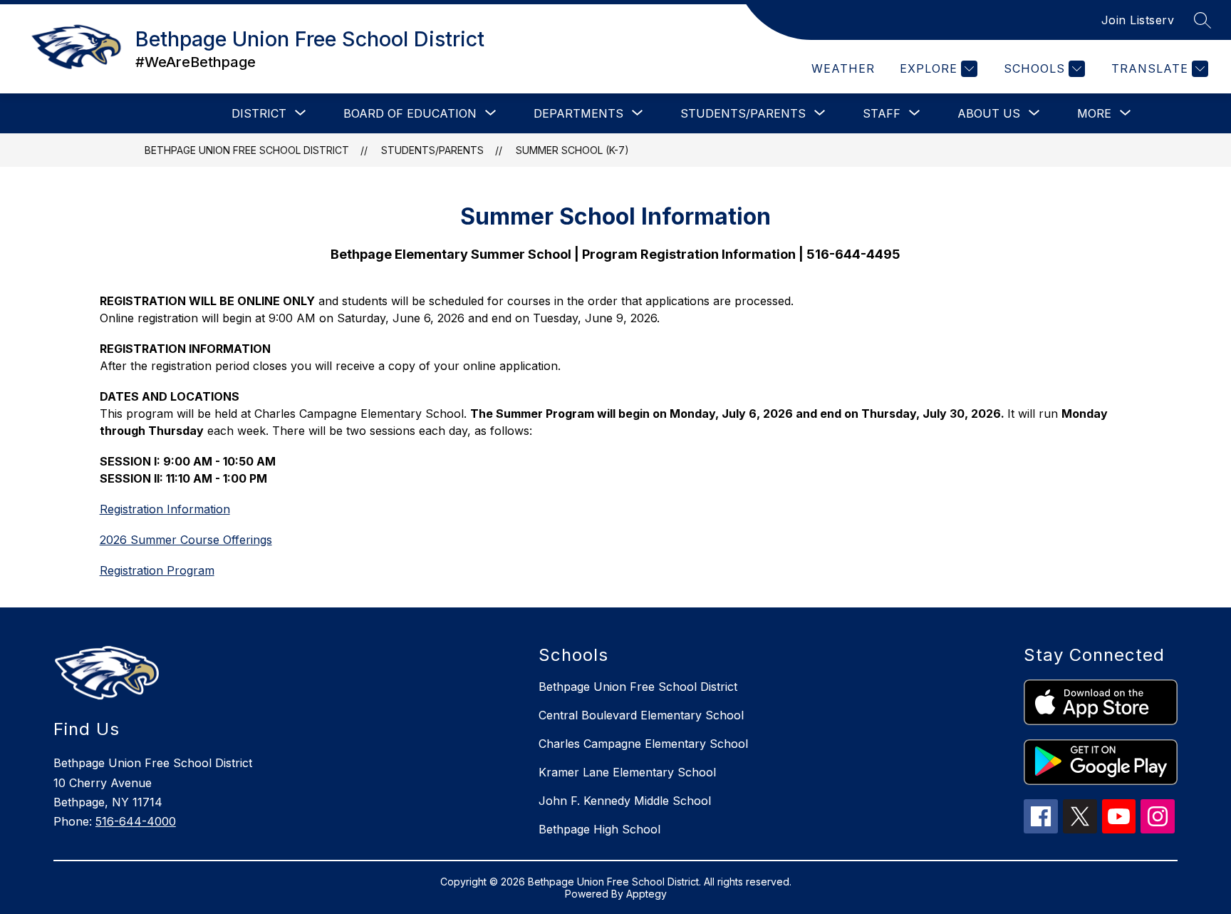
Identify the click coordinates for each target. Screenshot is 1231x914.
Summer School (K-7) (572, 150)
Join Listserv (1138, 20)
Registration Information (165, 509)
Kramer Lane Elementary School (627, 772)
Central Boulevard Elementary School (641, 715)
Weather (843, 68)
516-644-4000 (135, 821)
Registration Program (157, 570)
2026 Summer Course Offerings (186, 540)
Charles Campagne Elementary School (643, 743)
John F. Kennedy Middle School (625, 801)
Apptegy (646, 894)
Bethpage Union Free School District (247, 150)
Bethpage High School (599, 829)
